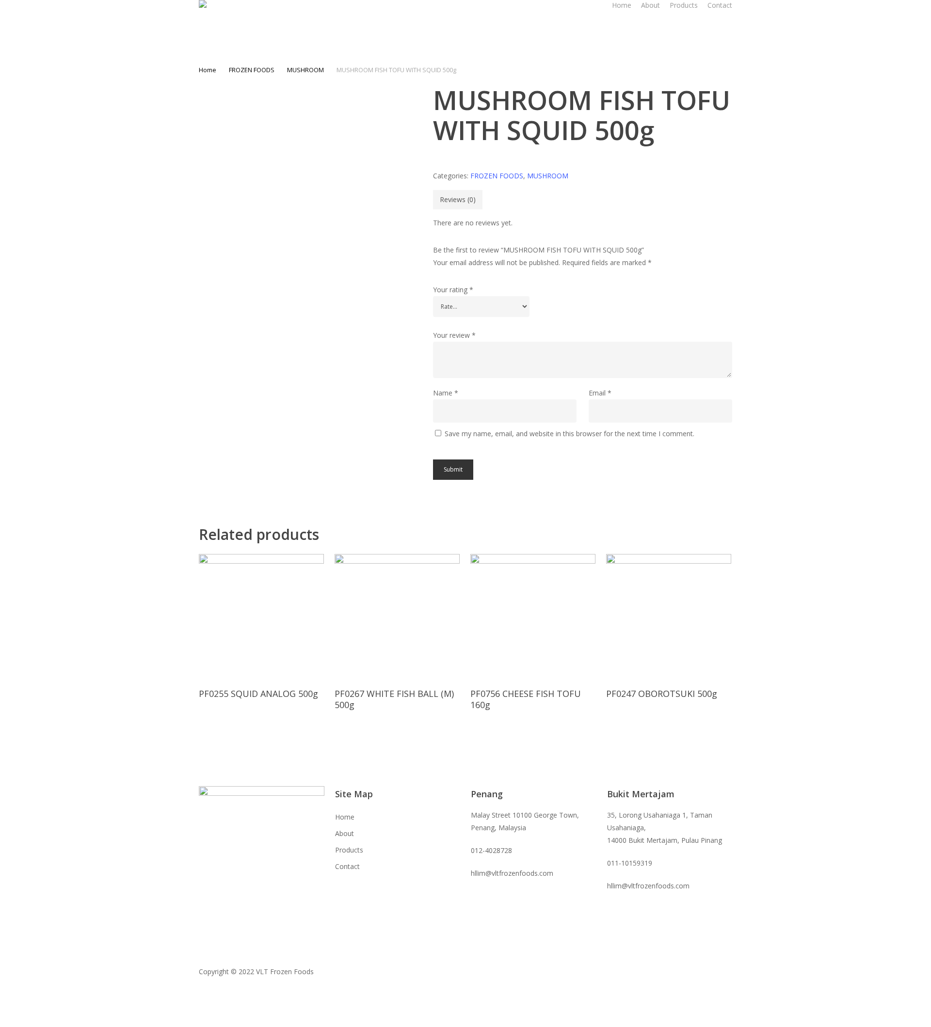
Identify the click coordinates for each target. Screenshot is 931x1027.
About (344, 833)
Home (207, 69)
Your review (454, 335)
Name (445, 392)
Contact (347, 866)
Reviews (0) (458, 199)
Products (349, 849)
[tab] (457, 199)
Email (600, 392)
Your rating (453, 289)
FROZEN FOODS (251, 69)
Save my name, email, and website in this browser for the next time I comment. (569, 433)
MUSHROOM (305, 69)
